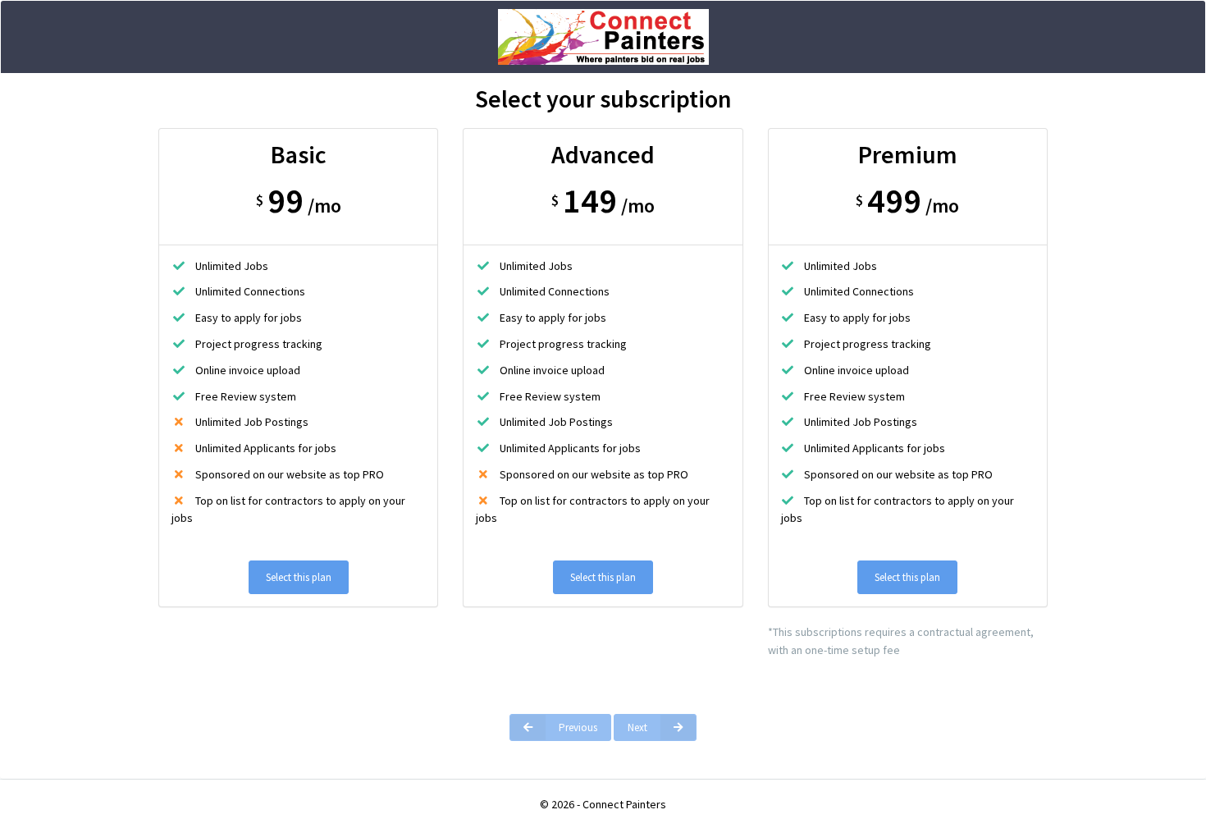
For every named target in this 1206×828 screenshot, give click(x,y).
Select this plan (298, 577)
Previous (578, 727)
